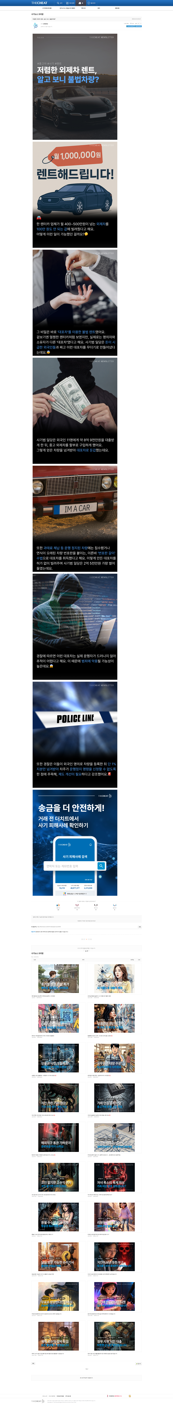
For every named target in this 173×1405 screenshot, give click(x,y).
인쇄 (133, 23)
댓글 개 (33, 931)
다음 (86, 1369)
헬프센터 (91, 3)
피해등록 (70, 3)
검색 (59, 3)
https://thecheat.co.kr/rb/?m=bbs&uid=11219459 (49, 926)
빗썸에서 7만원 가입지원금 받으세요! (87, 921)
